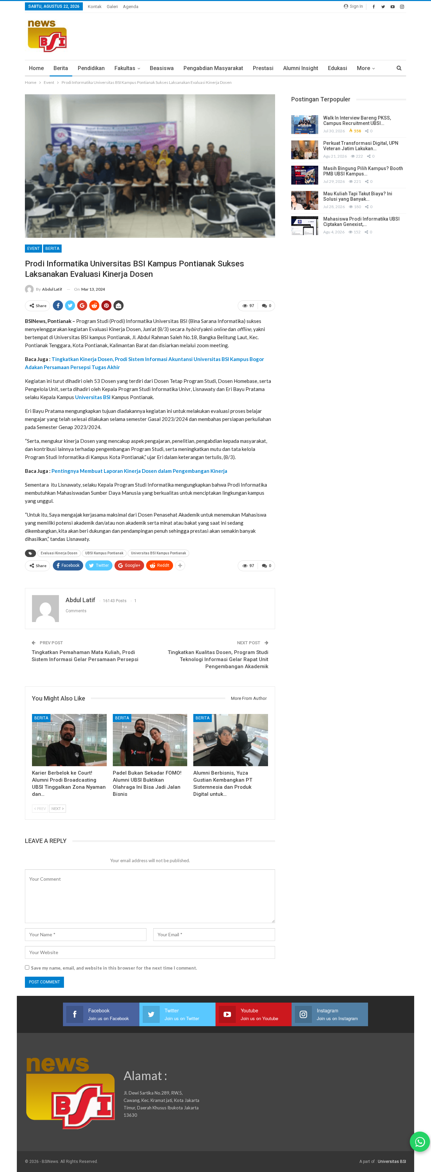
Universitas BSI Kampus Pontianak (158, 553)
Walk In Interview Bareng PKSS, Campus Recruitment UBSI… (357, 120)
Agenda (130, 6)
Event (33, 248)
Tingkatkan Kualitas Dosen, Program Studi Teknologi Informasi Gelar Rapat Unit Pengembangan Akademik (218, 659)
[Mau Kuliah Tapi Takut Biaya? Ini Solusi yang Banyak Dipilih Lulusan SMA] (304, 200)
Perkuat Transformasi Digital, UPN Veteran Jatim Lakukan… (360, 146)
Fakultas (124, 68)
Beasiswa (162, 68)
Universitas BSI (92, 397)
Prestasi (263, 68)
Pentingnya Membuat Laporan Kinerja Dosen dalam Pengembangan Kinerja (139, 471)
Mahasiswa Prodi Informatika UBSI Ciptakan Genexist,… (361, 221)
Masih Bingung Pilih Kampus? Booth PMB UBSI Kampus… (363, 171)
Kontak (95, 6)
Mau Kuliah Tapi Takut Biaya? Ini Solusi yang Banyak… (357, 196)
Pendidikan (91, 68)
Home (36, 68)
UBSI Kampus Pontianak (104, 553)
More (363, 68)
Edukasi (337, 68)
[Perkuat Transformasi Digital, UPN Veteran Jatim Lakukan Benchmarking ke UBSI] (304, 149)
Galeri (112, 6)
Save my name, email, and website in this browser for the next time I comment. (114, 968)
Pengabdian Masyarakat (213, 68)
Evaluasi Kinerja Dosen (59, 553)
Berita (61, 68)
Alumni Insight (300, 68)
